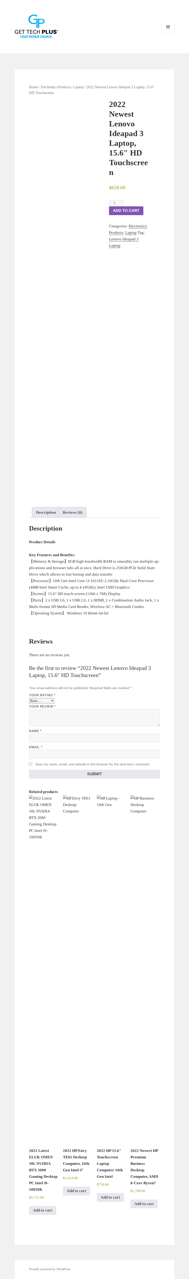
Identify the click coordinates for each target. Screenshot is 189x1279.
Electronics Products (56, 87)
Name (35, 731)
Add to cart (126, 210)
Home (33, 87)
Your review (42, 706)
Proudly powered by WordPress (49, 1269)
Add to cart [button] (42, 1210)
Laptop (78, 87)
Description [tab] (46, 512)
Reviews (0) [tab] (73, 512)
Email (35, 747)
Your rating (42, 695)
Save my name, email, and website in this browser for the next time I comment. (92, 764)
